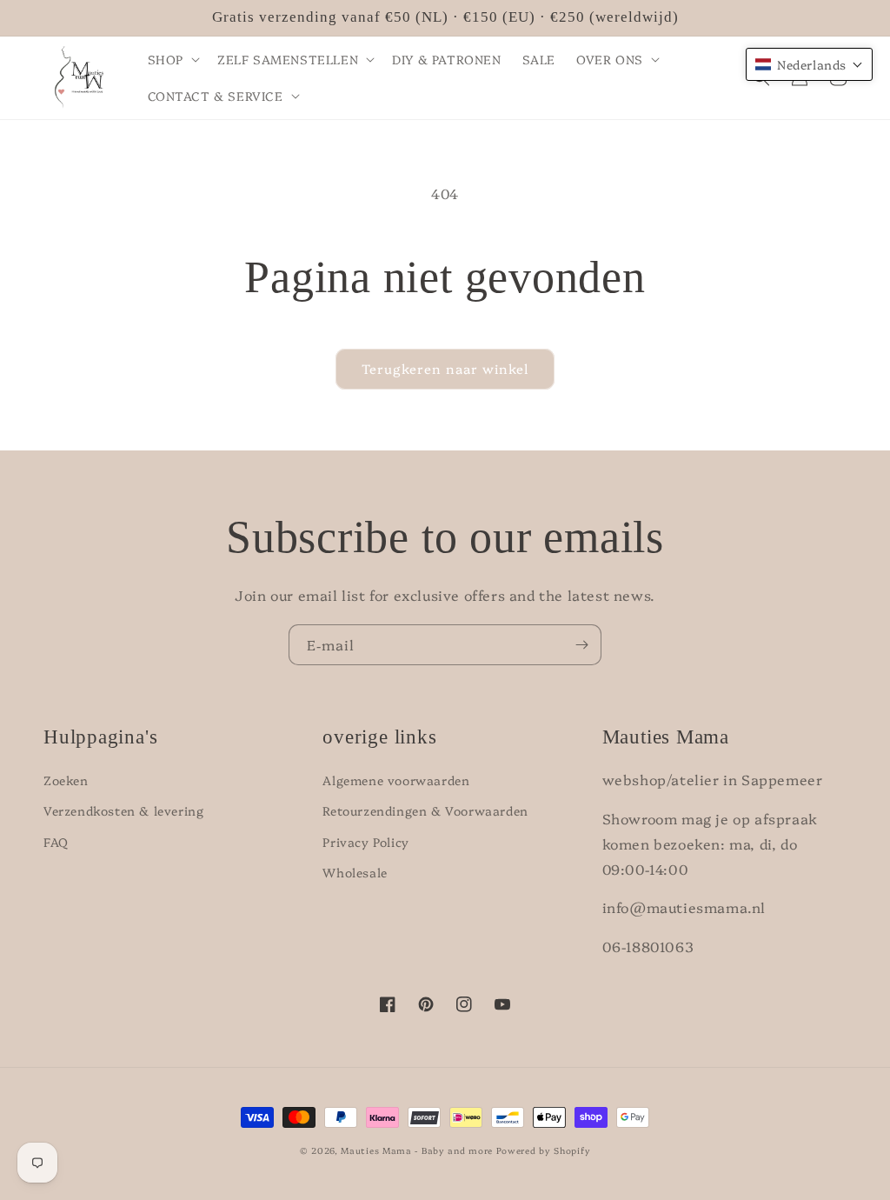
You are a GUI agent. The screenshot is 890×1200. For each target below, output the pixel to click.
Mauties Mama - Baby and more (417, 1150)
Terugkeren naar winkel (445, 368)
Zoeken (66, 780)
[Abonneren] (581, 644)
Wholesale (354, 872)
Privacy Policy (365, 841)
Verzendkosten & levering (123, 810)
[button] (172, 59)
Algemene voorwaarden (395, 780)
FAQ (56, 841)
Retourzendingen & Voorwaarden (425, 810)
